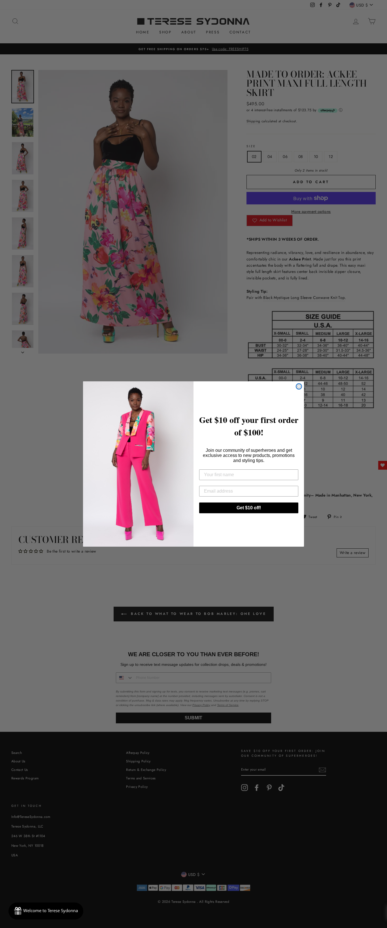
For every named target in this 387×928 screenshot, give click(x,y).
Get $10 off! (249, 507)
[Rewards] (45, 911)
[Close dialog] (299, 386)
